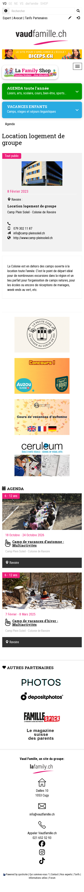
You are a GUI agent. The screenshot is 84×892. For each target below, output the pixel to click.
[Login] (78, 18)
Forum (52, 877)
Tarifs (77, 874)
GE (10, 4)
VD (5, 4)
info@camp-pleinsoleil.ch (29, 233)
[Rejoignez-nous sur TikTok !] (42, 861)
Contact (54, 874)
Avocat (17, 18)
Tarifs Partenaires (36, 18)
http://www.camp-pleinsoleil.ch (33, 238)
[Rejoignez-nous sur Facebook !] (42, 844)
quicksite (23, 874)
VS (21, 4)
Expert (7, 18)
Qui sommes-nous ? (39, 874)
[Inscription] (70, 18)
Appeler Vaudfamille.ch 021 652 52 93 (42, 835)
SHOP (44, 4)
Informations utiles (38, 877)
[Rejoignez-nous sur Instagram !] (42, 852)
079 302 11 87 (22, 228)
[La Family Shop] (30, 72)
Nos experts (66, 874)
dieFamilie (31, 4)
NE (16, 4)
